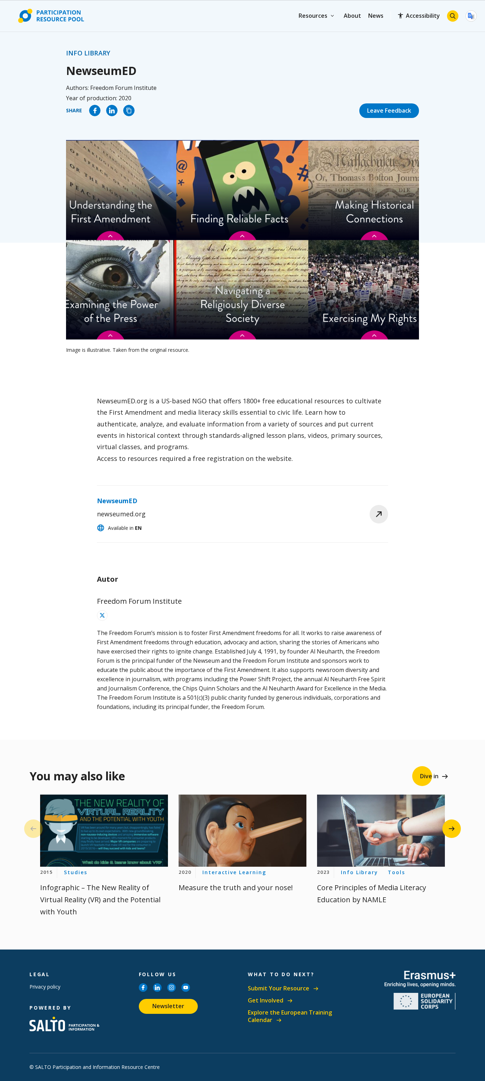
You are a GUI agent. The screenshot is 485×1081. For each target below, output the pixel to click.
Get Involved (265, 1000)
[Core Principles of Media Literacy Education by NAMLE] (381, 831)
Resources (313, 16)
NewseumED (117, 500)
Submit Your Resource (278, 988)
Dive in (429, 776)
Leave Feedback (389, 110)
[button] (451, 828)
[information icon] (102, 615)
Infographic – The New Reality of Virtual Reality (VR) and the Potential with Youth (100, 899)
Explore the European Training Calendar (290, 1016)
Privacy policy (44, 986)
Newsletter (168, 1006)
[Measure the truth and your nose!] (242, 831)
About (352, 16)
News (375, 16)
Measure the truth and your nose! (236, 887)
